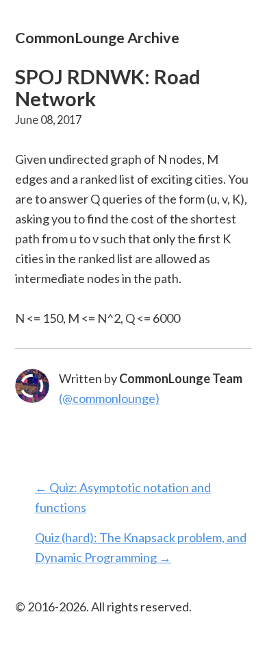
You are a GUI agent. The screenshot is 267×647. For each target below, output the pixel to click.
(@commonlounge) (109, 398)
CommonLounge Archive (97, 37)
